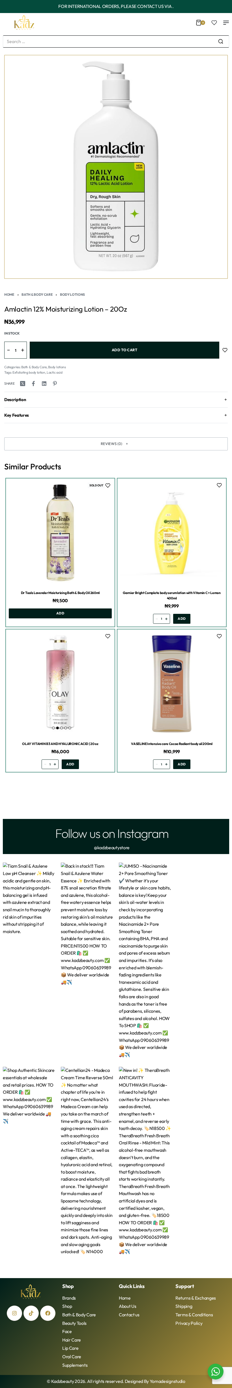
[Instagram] (14, 1313)
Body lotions (72, 294)
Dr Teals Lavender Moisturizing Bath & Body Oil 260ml (60, 593)
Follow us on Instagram (111, 833)
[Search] (220, 41)
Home (9, 294)
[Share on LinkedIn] (44, 383)
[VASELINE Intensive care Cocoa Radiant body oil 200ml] (171, 683)
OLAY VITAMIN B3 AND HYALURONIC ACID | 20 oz (60, 744)
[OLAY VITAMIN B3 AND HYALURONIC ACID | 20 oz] (60, 683)
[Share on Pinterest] (54, 383)
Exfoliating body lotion (28, 372)
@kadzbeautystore (112, 847)
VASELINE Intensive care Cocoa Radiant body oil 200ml (171, 744)
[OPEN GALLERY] (116, 166)
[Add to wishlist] (225, 350)
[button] (116, 443)
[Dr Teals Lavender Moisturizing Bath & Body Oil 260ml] (60, 532)
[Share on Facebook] (33, 383)
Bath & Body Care (37, 294)
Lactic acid (54, 372)
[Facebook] (47, 1313)
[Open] (214, 23)
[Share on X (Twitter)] (22, 383)
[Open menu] (226, 22)
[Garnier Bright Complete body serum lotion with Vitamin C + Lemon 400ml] (171, 532)
